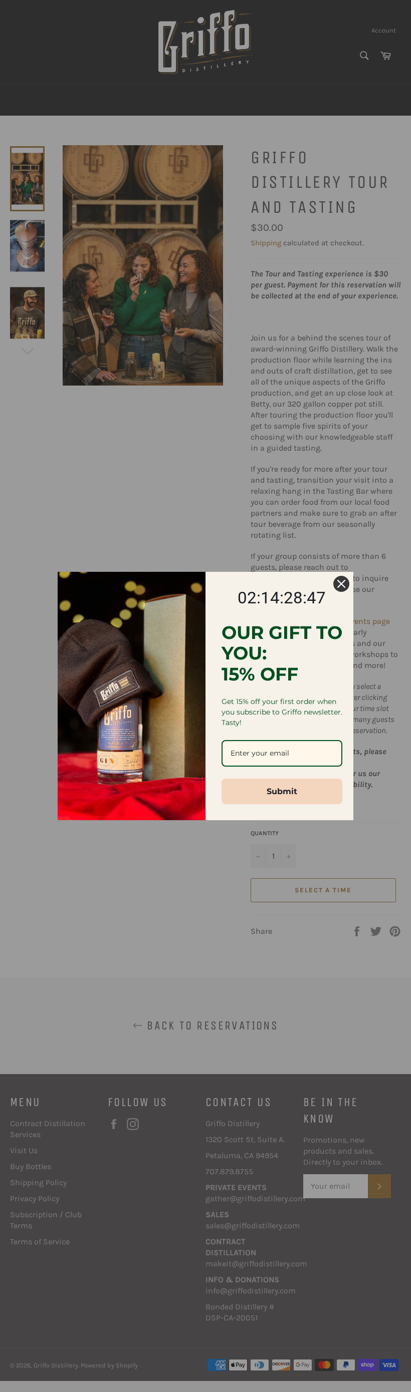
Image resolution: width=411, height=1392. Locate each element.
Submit (282, 791)
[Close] (341, 584)
